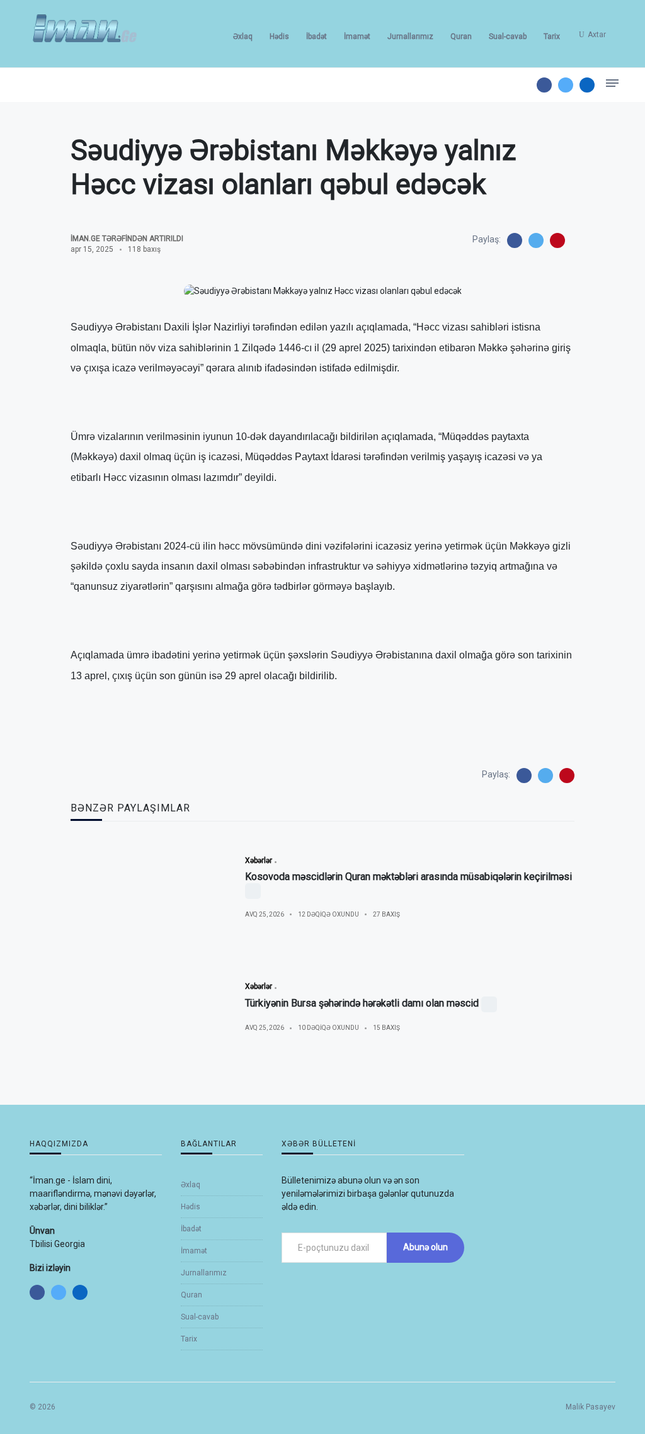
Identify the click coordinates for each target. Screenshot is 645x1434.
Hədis (279, 36)
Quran (461, 36)
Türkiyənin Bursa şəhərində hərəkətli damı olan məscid (362, 1003)
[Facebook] (544, 85)
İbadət (316, 36)
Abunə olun (425, 1247)
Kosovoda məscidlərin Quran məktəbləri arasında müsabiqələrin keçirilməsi (408, 877)
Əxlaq (243, 36)
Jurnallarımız (410, 36)
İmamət (357, 36)
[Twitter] (565, 85)
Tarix (552, 36)
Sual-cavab (508, 36)
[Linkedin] (587, 85)
